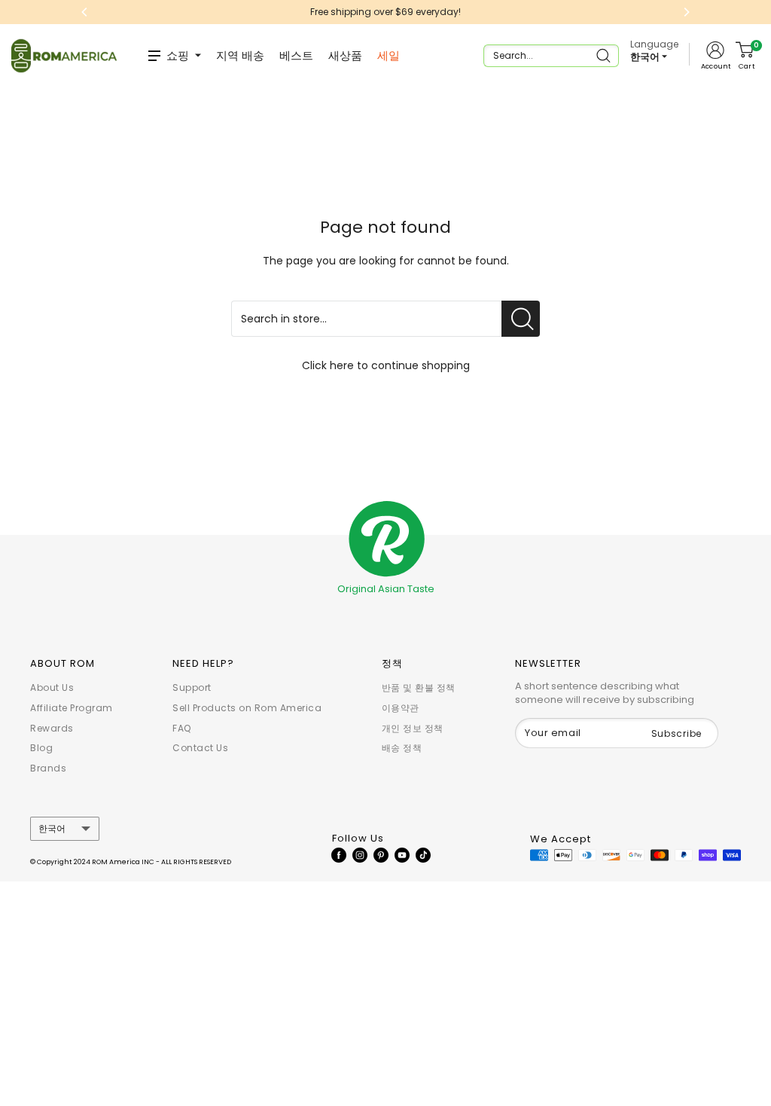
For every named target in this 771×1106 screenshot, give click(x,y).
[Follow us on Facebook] (338, 854)
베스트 (296, 55)
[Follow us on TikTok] (423, 854)
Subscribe (676, 733)
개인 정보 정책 (412, 728)
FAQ (181, 728)
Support (192, 687)
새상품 (345, 55)
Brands (48, 768)
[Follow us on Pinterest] (381, 854)
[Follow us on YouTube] (402, 854)
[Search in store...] (520, 319)
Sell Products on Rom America (247, 707)
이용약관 (400, 707)
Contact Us (200, 747)
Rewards (52, 728)
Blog (41, 747)
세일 (388, 55)
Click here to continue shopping (386, 365)
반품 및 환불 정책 (419, 687)
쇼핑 (177, 55)
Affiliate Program (71, 707)
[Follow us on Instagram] (359, 854)
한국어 (52, 829)
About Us (52, 687)
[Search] (605, 55)
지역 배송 (240, 55)
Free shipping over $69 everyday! (385, 11)
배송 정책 (402, 747)
